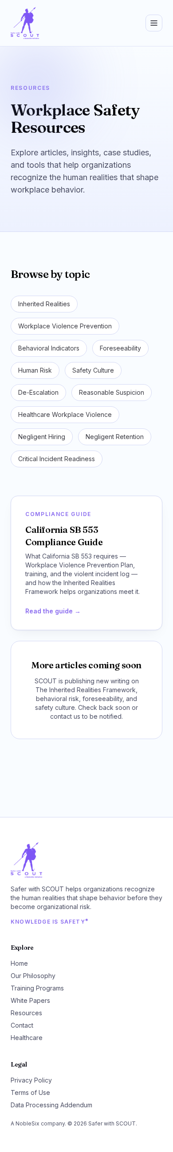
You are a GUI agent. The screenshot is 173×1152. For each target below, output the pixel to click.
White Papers (30, 1000)
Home (19, 963)
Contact (22, 1025)
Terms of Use (30, 1092)
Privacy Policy (31, 1080)
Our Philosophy (33, 975)
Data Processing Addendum (51, 1105)
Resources (26, 1013)
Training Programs (37, 988)
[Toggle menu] (153, 23)
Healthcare (27, 1037)
